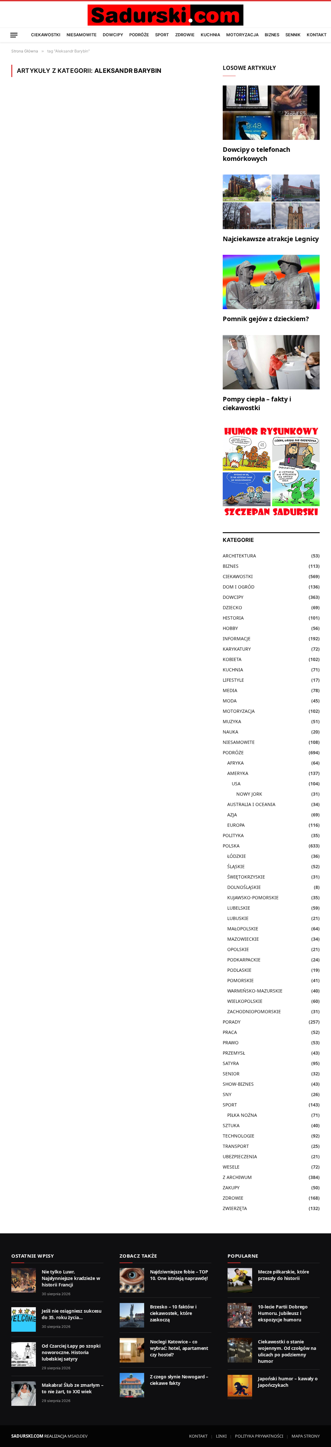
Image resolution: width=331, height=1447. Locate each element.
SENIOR (231, 1074)
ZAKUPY (231, 1187)
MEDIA (230, 690)
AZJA (232, 815)
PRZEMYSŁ (234, 1053)
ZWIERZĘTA (235, 1208)
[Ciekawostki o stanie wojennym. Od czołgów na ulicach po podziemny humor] (240, 1350)
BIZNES (272, 34)
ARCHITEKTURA (239, 556)
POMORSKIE (240, 980)
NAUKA (230, 732)
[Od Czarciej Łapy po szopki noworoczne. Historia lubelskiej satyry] (23, 1354)
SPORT (162, 34)
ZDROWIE (185, 34)
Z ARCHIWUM (237, 1177)
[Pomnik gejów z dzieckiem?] (271, 282)
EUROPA (236, 825)
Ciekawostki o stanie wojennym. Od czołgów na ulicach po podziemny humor (287, 1351)
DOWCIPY (113, 34)
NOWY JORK (249, 794)
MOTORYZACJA (242, 34)
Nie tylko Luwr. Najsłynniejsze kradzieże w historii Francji (71, 1278)
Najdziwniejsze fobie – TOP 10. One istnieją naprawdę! (179, 1275)
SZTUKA (231, 1125)
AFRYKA (235, 763)
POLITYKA (233, 835)
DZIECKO (232, 607)
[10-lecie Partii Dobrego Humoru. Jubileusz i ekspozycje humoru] (240, 1315)
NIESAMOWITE (82, 34)
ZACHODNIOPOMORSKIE (254, 1011)
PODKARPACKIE (244, 960)
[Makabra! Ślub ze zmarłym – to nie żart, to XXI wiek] (23, 1393)
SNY (227, 1094)
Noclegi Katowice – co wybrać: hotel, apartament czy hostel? (179, 1348)
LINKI (221, 1436)
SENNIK (293, 34)
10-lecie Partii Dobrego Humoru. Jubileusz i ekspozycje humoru (283, 1313)
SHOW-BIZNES (238, 1084)
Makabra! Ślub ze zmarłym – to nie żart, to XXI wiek (72, 1388)
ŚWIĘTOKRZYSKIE (246, 877)
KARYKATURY (237, 649)
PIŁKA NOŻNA (242, 1115)
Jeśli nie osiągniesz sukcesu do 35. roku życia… (71, 1314)
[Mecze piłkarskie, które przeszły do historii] (240, 1280)
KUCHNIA (210, 34)
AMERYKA (237, 773)
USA (236, 783)
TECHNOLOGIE (238, 1136)
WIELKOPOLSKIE (244, 1001)
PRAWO (231, 1042)
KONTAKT (316, 34)
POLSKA (231, 846)
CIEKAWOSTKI (45, 34)
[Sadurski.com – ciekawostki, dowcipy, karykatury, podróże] (165, 15)
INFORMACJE (237, 638)
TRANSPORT (236, 1146)
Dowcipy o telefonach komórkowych (256, 154)
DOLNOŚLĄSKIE (244, 887)
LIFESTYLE (233, 680)
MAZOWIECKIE (243, 939)
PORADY (231, 1022)
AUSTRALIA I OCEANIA (251, 804)
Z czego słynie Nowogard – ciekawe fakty (179, 1380)
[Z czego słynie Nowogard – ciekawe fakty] (132, 1385)
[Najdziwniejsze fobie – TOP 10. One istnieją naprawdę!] (132, 1280)
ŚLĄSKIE (236, 866)
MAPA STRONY (306, 1436)
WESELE (231, 1167)
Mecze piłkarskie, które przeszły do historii (283, 1275)
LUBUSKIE (238, 918)
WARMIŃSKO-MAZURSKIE (255, 991)
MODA (230, 701)
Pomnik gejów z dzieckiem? (266, 318)
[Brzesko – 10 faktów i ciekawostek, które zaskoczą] (132, 1315)
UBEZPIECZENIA (240, 1156)
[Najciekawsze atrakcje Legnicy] (271, 201)
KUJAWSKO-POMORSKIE (253, 897)
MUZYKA (232, 721)
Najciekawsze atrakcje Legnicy (271, 238)
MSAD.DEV (78, 1436)
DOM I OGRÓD (238, 587)
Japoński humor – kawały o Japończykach (288, 1381)
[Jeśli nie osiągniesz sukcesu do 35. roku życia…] (23, 1319)
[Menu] (13, 35)
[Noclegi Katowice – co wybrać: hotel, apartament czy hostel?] (132, 1350)
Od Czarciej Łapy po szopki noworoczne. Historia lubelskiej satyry (71, 1352)
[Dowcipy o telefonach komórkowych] (271, 112)
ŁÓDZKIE (236, 856)
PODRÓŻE (139, 34)
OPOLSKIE (238, 949)
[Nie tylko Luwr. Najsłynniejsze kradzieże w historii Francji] (23, 1280)
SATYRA (231, 1063)
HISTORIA (233, 618)
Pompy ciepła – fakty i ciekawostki (257, 403)
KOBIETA (232, 659)
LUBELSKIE (238, 908)
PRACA (230, 1032)
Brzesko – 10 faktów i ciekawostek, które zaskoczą (173, 1313)
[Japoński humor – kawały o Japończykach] (240, 1387)
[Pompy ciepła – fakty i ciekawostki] (271, 362)
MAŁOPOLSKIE (242, 928)
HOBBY (230, 628)
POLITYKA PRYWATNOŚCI (259, 1436)
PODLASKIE (239, 970)
